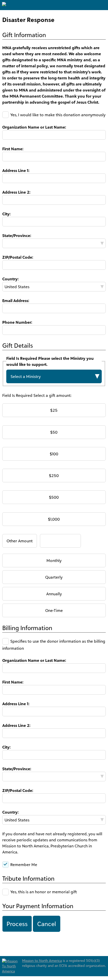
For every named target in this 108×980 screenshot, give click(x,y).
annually (54, 593)
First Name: (12, 148)
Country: (10, 278)
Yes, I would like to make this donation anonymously (57, 114)
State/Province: (16, 235)
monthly (54, 560)
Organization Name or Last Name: (34, 127)
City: (6, 213)
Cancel (46, 924)
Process (17, 924)
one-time (54, 610)
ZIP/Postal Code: (17, 257)
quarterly (54, 577)
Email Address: (15, 300)
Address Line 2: (16, 192)
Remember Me (23, 864)
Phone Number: (17, 322)
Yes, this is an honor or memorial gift (43, 891)
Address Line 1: (15, 170)
